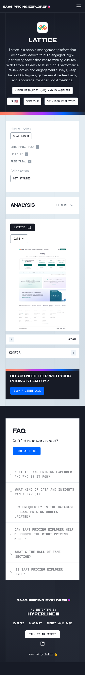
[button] (78, 6)
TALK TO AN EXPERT (42, 634)
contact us (27, 451)
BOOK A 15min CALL (27, 390)
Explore (18, 623)
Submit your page (59, 623)
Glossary (35, 623)
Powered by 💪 (43, 654)
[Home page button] (26, 6)
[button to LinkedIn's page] (42, 644)
